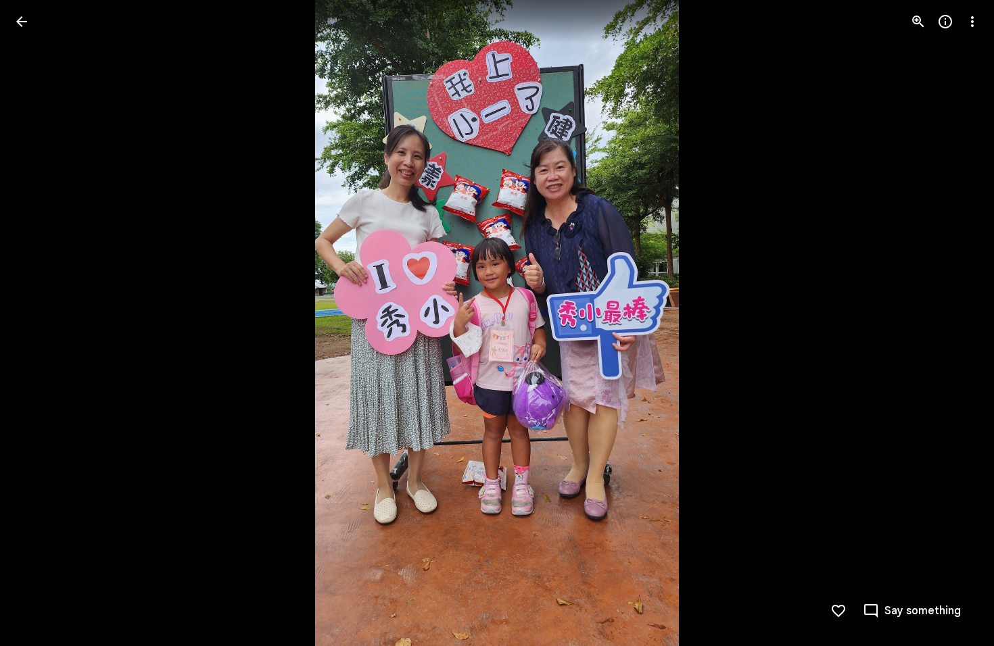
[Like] (838, 611)
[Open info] (945, 21)
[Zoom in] (918, 21)
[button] (38, 323)
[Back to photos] (21, 21)
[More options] (972, 21)
